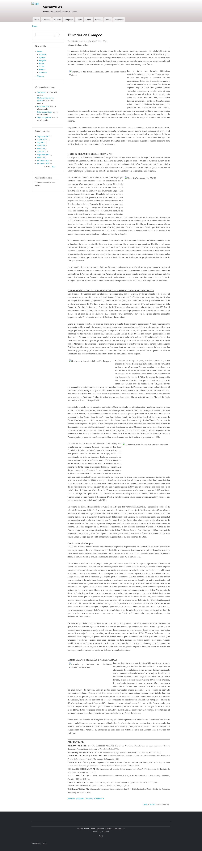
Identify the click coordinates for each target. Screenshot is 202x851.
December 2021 (43, 160)
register (152, 804)
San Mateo (41, 92)
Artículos (46, 19)
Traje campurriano (44, 117)
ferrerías (89, 798)
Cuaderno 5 (99, 798)
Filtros (108, 19)
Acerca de (119, 19)
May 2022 (41, 157)
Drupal (44, 843)
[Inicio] (35, 4)
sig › (54, 166)
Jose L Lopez (89, 828)
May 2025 (41, 148)
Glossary (40, 76)
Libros (79, 19)
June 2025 (41, 145)
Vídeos (88, 19)
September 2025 (43, 136)
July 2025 (40, 142)
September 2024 (43, 154)
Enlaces (98, 19)
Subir (101, 836)
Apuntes (57, 19)
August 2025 (42, 139)
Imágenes (68, 19)
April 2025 (41, 151)
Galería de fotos (43, 106)
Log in (145, 804)
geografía (80, 798)
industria (71, 798)
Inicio (36, 19)
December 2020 (43, 163)
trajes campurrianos (44, 112)
